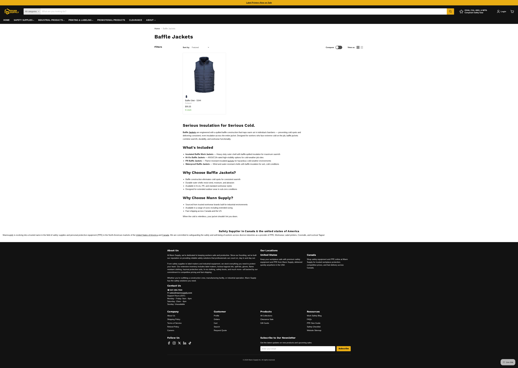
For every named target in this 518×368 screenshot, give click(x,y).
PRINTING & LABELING (80, 20)
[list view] (362, 47)
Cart (215, 323)
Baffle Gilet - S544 (193, 100)
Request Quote (220, 330)
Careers (170, 330)
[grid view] (358, 47)
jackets (231, 161)
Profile (216, 316)
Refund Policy (173, 327)
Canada (165, 235)
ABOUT (150, 20)
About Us (171, 316)
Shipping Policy (173, 319)
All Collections (266, 316)
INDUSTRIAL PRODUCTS (50, 20)
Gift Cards (264, 323)
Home (157, 28)
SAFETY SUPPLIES (23, 20)
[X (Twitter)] (179, 343)
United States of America (147, 235)
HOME (6, 20)
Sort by (186, 47)
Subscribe (344, 349)
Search (217, 327)
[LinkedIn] (184, 343)
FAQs (309, 319)
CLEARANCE (135, 20)
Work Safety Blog (314, 316)
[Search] (450, 11)
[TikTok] (190, 343)
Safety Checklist (314, 327)
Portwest (188, 103)
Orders (217, 319)
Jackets (192, 132)
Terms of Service (174, 323)
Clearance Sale (266, 319)
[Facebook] (169, 343)
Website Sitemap (314, 330)
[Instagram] (174, 343)
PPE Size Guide (313, 323)
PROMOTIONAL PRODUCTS (111, 20)
